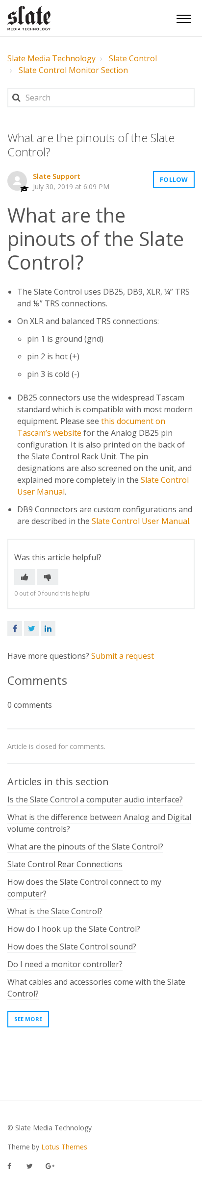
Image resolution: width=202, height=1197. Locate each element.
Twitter (31, 628)
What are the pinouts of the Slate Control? (85, 846)
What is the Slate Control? (54, 911)
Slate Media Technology (51, 58)
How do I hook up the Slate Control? (73, 928)
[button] (184, 17)
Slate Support (56, 176)
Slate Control (133, 58)
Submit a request (122, 655)
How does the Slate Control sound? (71, 946)
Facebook (14, 628)
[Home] (28, 18)
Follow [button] (174, 179)
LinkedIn (48, 628)
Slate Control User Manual (140, 521)
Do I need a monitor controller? (65, 964)
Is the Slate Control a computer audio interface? (95, 799)
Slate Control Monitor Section (73, 70)
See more (28, 1018)
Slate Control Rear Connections (65, 864)
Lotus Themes (64, 1146)
